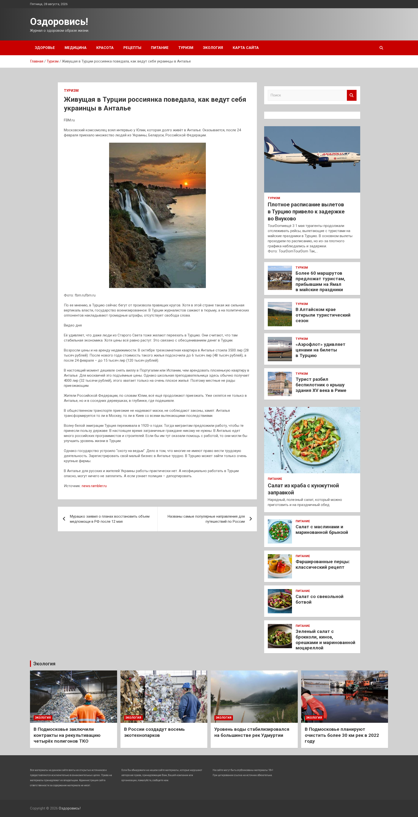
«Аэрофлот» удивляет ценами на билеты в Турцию (320, 350)
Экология (213, 48)
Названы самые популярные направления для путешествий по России (206, 519)
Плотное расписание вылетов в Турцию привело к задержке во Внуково (306, 211)
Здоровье (45, 48)
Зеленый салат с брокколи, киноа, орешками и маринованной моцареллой (325, 640)
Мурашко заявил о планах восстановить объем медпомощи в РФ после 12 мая (109, 519)
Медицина (76, 48)
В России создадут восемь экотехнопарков (154, 732)
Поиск (352, 95)
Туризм (185, 48)
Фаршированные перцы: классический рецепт (323, 564)
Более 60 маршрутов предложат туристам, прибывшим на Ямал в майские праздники (320, 281)
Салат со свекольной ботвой (319, 599)
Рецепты (132, 48)
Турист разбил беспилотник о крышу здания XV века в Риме (321, 384)
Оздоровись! (59, 21)
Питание (160, 48)
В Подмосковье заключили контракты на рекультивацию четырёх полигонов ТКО (67, 735)
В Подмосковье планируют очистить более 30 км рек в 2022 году (342, 735)
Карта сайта (246, 48)
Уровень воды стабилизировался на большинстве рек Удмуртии (251, 732)
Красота (105, 48)
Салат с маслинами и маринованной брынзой (322, 529)
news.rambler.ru (94, 486)
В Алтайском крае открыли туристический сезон (323, 315)
